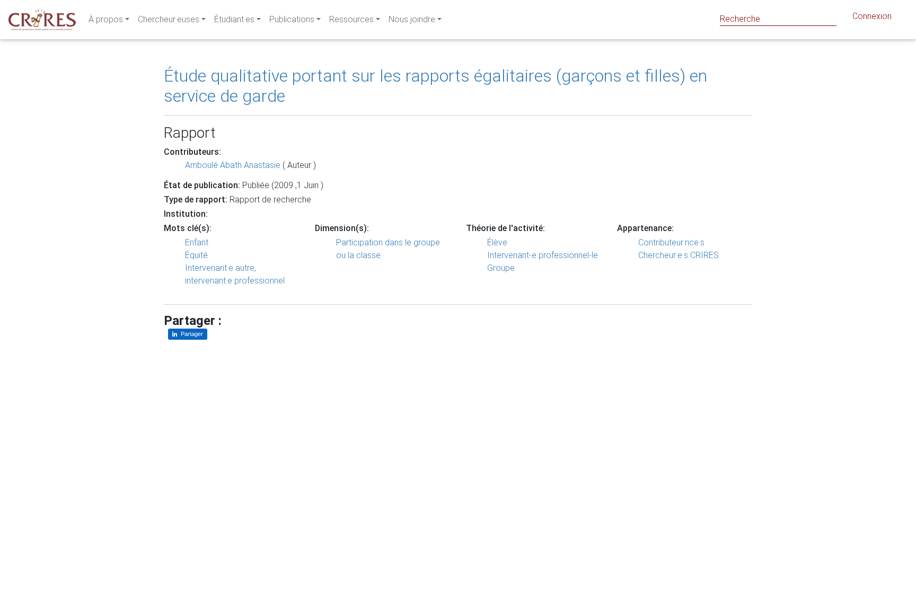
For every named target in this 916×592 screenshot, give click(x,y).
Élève (497, 242)
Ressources (351, 19)
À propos (106, 19)
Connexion (872, 16)
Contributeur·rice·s (671, 242)
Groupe (501, 268)
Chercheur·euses (168, 19)
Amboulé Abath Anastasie (232, 165)
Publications (291, 19)
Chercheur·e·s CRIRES (678, 255)
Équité (196, 255)
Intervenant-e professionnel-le (542, 255)
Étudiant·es (234, 19)
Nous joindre (412, 19)
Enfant (196, 242)
